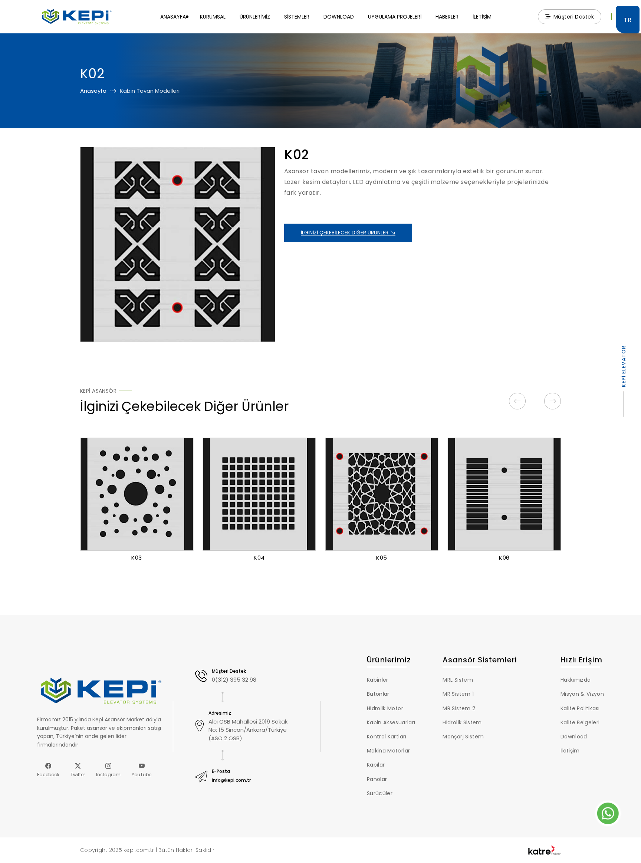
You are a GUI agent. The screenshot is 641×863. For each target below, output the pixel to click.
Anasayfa (93, 91)
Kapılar (376, 764)
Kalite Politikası (580, 708)
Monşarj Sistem (463, 736)
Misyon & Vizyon (582, 694)
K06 (504, 557)
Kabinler (377, 679)
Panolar (377, 779)
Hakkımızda (576, 679)
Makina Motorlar (388, 750)
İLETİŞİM (482, 16)
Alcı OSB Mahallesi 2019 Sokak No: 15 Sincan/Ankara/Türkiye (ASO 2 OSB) (247, 730)
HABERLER (446, 16)
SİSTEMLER (296, 16)
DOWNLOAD (338, 16)
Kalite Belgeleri (580, 722)
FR (627, 54)
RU (628, 71)
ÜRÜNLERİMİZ (255, 16)
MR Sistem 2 (459, 708)
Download (574, 736)
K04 (259, 557)
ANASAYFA (173, 16)
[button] (517, 401)
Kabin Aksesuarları (391, 722)
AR (628, 89)
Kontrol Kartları (386, 736)
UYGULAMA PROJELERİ (394, 16)
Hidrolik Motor (385, 708)
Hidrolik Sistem (462, 722)
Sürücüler (379, 793)
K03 (136, 557)
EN (627, 36)
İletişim (570, 750)
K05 (381, 557)
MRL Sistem (458, 679)
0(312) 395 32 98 (234, 680)
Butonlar (378, 694)
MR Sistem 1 (458, 694)
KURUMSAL (213, 16)
